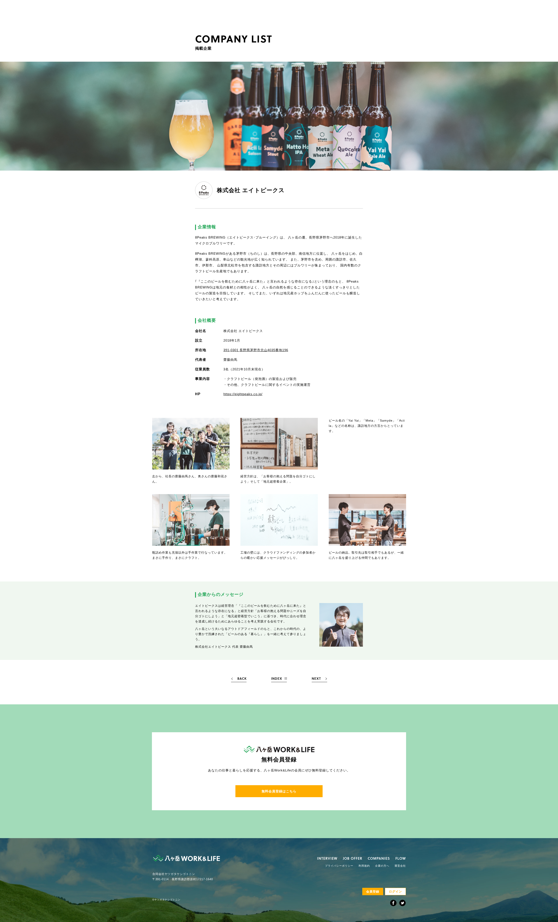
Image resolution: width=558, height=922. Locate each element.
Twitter (402, 903)
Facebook (393, 903)
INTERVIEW (327, 858)
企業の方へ (382, 865)
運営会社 (400, 865)
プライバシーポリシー (339, 865)
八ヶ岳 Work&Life (186, 858)
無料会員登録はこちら (279, 791)
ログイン (395, 891)
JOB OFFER (352, 858)
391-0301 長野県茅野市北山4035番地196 (255, 350)
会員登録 (372, 891)
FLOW (400, 858)
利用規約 (364, 865)
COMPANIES (379, 858)
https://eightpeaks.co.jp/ (242, 394)
